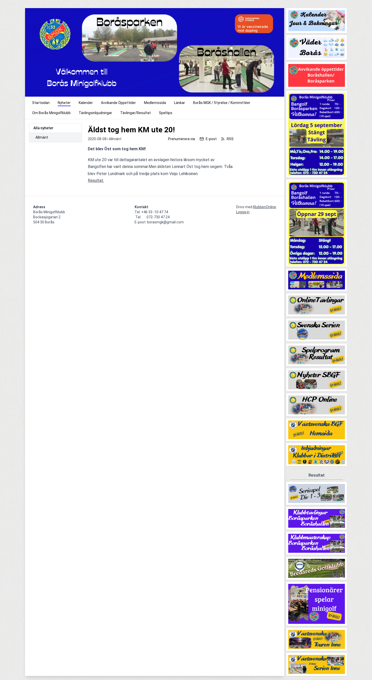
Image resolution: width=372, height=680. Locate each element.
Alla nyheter (43, 128)
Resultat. (96, 180)
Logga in (243, 212)
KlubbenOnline (264, 207)
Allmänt (41, 137)
